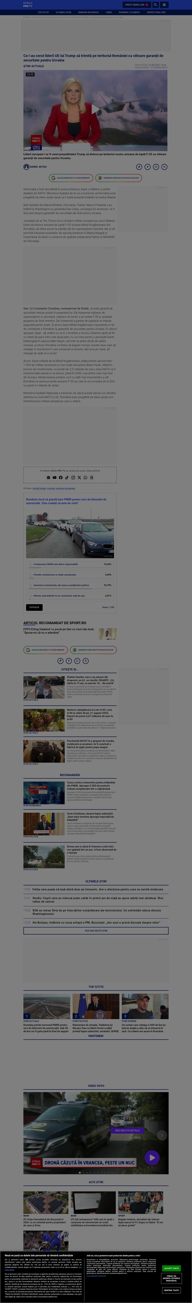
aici (69, 1287)
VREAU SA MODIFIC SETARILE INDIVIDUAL (171, 1278)
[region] (96, 1277)
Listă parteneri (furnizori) (96, 1276)
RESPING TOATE (171, 1290)
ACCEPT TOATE (171, 1268)
